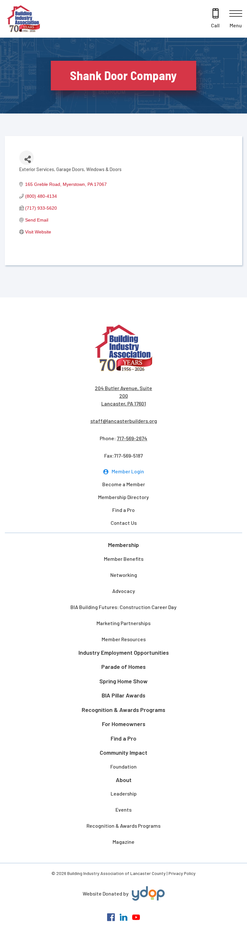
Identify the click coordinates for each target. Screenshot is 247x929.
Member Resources (124, 639)
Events (123, 809)
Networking (123, 575)
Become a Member (123, 484)
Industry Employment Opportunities (123, 652)
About (124, 779)
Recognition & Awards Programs (123, 709)
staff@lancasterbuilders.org (123, 421)
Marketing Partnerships (123, 623)
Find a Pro (123, 510)
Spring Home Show (123, 681)
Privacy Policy (182, 873)
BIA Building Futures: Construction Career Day (123, 607)
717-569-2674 (132, 438)
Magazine (123, 842)
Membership (123, 544)
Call (215, 25)
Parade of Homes (123, 666)
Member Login (128, 471)
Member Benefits (123, 559)
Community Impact (123, 752)
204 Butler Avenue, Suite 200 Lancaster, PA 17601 (123, 395)
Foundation (123, 766)
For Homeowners (123, 723)
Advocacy (123, 591)
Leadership (124, 793)
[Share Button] (26, 157)
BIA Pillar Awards (123, 695)
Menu (236, 25)
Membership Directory (123, 497)
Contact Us (124, 523)
